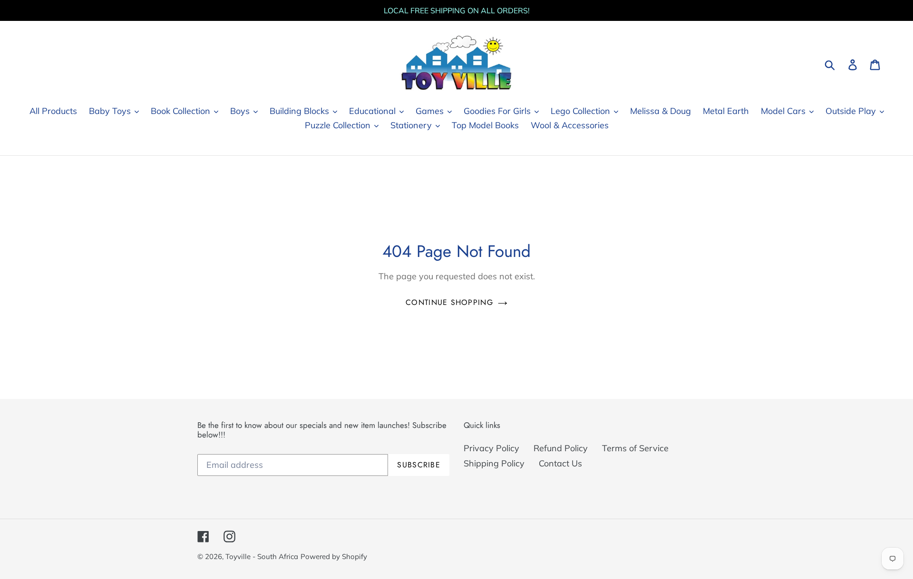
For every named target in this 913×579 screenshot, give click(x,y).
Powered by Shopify (334, 556)
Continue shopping (449, 302)
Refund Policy (561, 448)
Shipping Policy (494, 463)
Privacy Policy (491, 448)
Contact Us (560, 463)
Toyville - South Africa (261, 556)
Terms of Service (635, 448)
